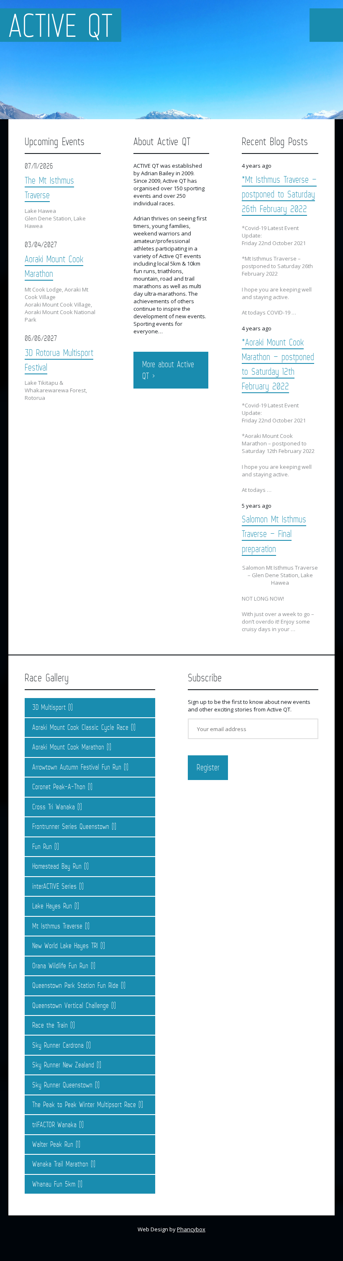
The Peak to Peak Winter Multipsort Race (84, 1105)
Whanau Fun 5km (53, 1184)
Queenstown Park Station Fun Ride (75, 985)
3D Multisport (49, 707)
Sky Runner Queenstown (62, 1085)
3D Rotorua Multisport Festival (59, 359)
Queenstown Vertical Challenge (70, 1005)
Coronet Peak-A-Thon (58, 787)
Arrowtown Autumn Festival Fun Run (76, 767)
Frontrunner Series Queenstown (70, 826)
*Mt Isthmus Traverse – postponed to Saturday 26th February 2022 (279, 194)
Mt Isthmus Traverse (57, 926)
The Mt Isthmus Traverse (49, 187)
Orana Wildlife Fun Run (60, 966)
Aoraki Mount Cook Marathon (54, 266)
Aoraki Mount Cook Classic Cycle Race (80, 727)
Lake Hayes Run (52, 906)
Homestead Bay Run (57, 866)
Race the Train (50, 1025)
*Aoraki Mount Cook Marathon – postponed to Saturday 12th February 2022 (278, 363)
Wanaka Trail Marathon (60, 1164)
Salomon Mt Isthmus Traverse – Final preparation (274, 533)
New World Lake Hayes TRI (65, 946)
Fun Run (42, 847)
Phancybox (191, 1229)
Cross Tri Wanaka (53, 807)
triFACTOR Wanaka (54, 1125)
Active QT (60, 25)
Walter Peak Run (52, 1144)
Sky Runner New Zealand (63, 1065)
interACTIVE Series (54, 886)
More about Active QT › (168, 370)
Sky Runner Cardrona (58, 1045)
